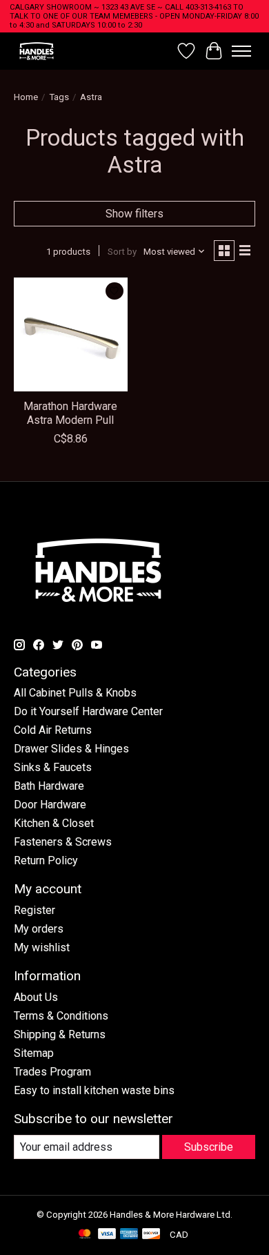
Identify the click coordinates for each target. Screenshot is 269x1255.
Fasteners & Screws (63, 841)
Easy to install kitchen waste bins (94, 1090)
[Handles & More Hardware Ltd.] (36, 51)
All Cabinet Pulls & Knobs (75, 692)
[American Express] (129, 1234)
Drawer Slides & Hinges (71, 748)
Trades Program (52, 1071)
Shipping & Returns (60, 1034)
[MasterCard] (85, 1234)
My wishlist (42, 947)
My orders (38, 928)
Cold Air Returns (53, 730)
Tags (59, 97)
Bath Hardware (49, 785)
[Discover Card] (151, 1234)
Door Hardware (50, 804)
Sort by (122, 251)
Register (34, 910)
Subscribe (208, 1147)
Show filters (134, 213)
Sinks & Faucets (53, 767)
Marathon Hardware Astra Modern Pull (70, 413)
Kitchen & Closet (54, 823)
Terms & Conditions (61, 1015)
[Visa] (107, 1234)
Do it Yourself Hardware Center (88, 711)
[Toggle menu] (241, 51)
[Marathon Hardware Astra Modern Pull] (71, 334)
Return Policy (46, 860)
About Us (36, 997)
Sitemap (34, 1053)
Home (26, 97)
